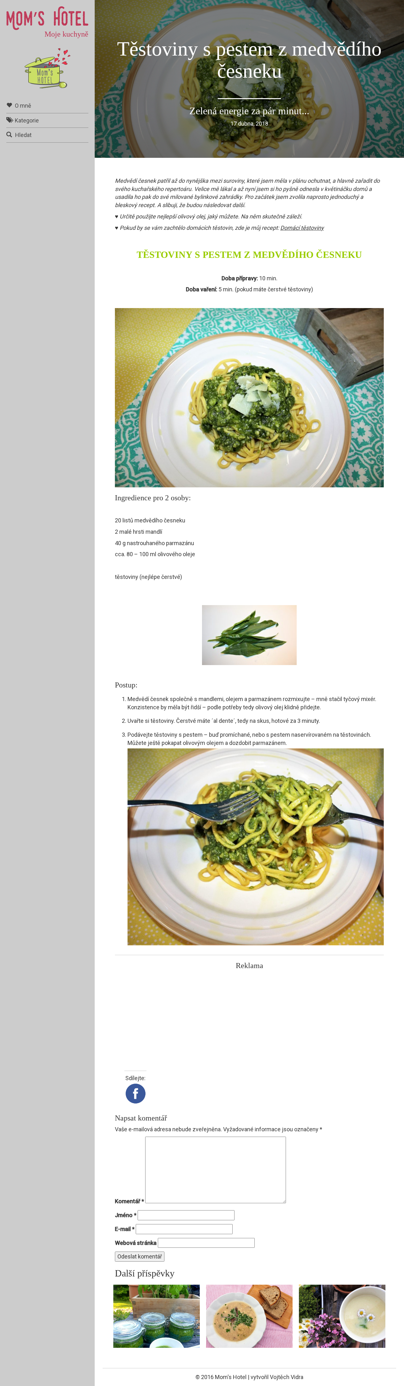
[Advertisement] (249, 1017)
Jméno (125, 1215)
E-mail (124, 1229)
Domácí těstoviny (302, 227)
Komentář (129, 1201)
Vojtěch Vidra (286, 1377)
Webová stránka (136, 1243)
